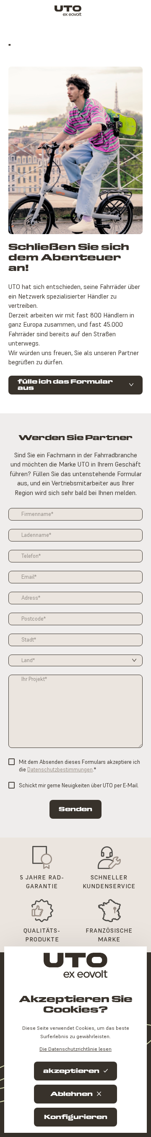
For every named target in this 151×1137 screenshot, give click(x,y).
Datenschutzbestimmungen (60, 769)
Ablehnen (71, 1094)
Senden (75, 809)
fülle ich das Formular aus (65, 385)
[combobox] (75, 660)
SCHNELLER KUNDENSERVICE (109, 882)
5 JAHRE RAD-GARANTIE (42, 882)
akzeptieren (71, 1071)
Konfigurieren (75, 1117)
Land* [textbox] (28, 660)
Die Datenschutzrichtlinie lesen (75, 1049)
